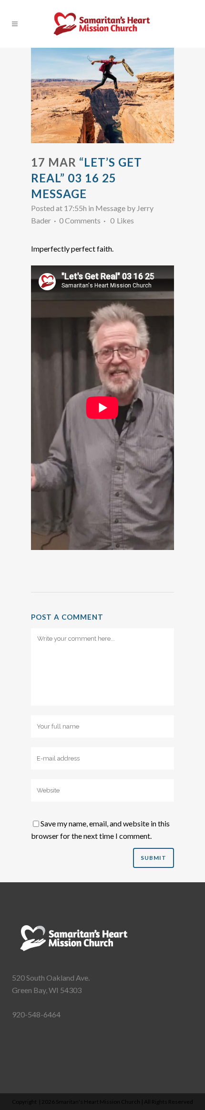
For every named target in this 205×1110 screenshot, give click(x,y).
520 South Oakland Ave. (51, 977)
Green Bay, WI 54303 (47, 989)
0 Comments (80, 220)
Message (110, 207)
